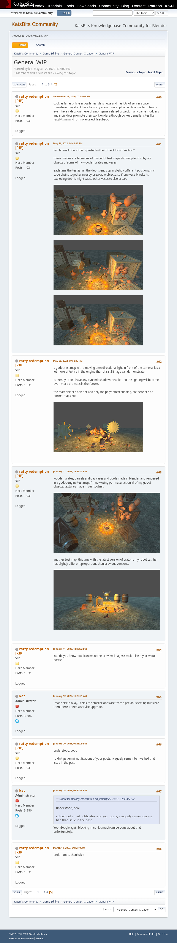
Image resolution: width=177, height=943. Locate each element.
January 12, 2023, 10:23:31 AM (70, 696)
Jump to (107, 909)
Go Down (19, 84)
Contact (138, 6)
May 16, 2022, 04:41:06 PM (67, 143)
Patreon (155, 6)
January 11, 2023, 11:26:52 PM (70, 648)
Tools (69, 6)
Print (159, 84)
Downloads (86, 6)
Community (109, 6)
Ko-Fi (169, 6)
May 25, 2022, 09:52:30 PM (67, 360)
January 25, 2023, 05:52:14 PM (70, 790)
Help (131, 934)
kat (22, 696)
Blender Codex (31, 6)
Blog (125, 6)
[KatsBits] (17, 726)
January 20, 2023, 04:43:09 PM (70, 743)
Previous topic (135, 72)
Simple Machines (38, 934)
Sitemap (40, 938)
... (46, 84)
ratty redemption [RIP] (32, 98)
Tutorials (54, 6)
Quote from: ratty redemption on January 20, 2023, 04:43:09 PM (96, 799)
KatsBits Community (34, 24)
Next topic (155, 72)
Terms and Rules (146, 934)
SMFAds (13, 938)
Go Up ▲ (163, 934)
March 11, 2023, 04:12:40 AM (69, 847)
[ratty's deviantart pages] (17, 126)
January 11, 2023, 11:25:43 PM (70, 471)
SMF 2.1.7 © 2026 (18, 934)
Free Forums (27, 938)
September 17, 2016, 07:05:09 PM (71, 96)
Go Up (17, 892)
